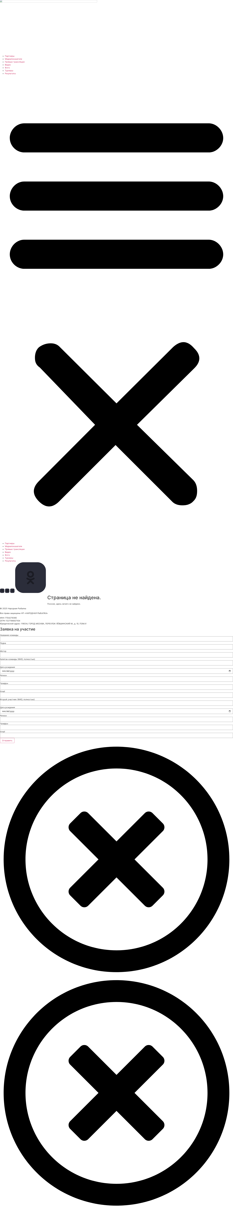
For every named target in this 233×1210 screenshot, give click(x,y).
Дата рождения (7, 667)
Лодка (3, 643)
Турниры (9, 70)
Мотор (3, 651)
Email (2, 691)
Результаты (10, 73)
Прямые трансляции (15, 62)
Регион (3, 675)
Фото (7, 67)
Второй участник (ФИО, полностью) (17, 699)
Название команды (9, 635)
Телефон (4, 683)
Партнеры (9, 56)
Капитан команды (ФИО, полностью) (17, 659)
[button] (116, 308)
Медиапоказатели (13, 59)
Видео (8, 65)
